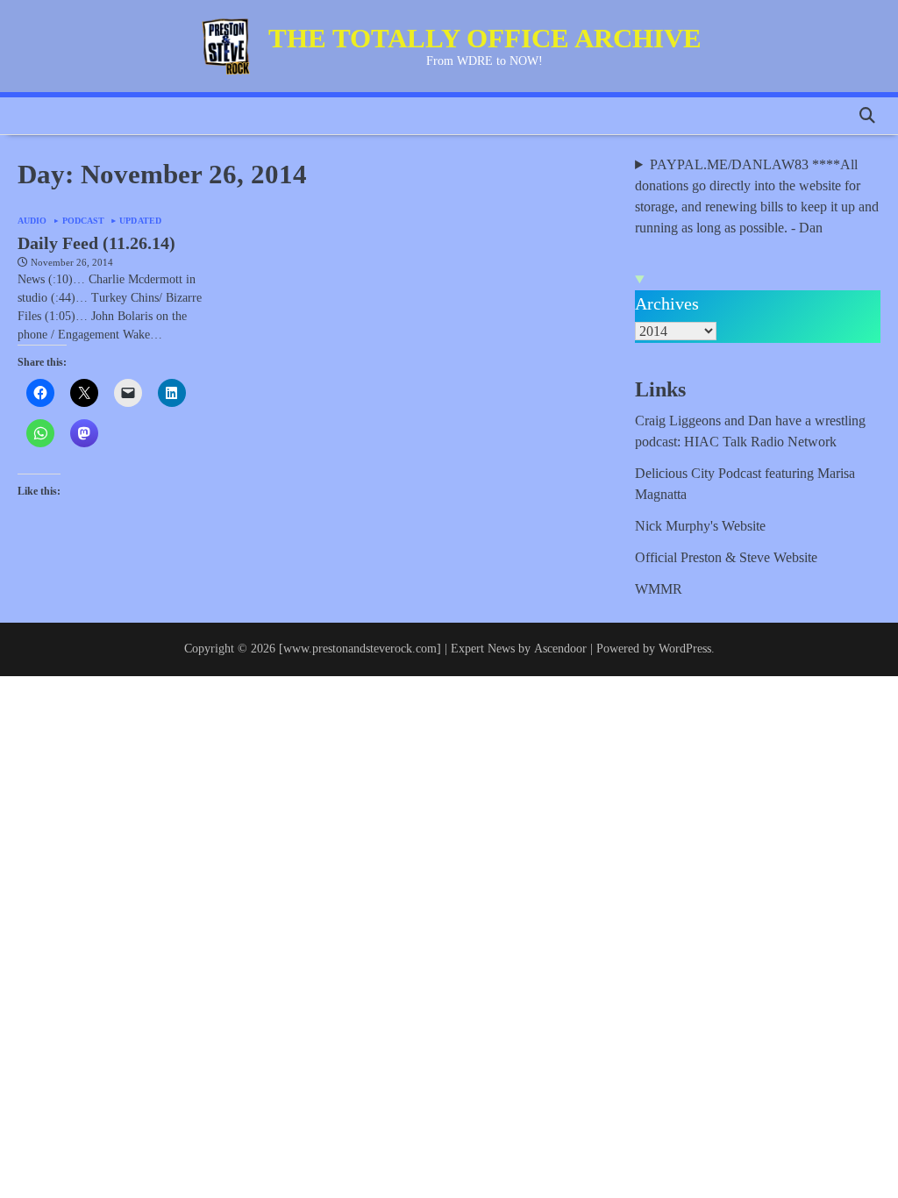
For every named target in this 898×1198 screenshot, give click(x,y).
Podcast (83, 221)
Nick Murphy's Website (700, 525)
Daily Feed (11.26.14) (96, 243)
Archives (667, 303)
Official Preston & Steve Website (726, 557)
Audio (32, 221)
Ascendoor (560, 648)
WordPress (685, 648)
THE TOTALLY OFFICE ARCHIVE (485, 38)
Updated (140, 221)
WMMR (658, 588)
